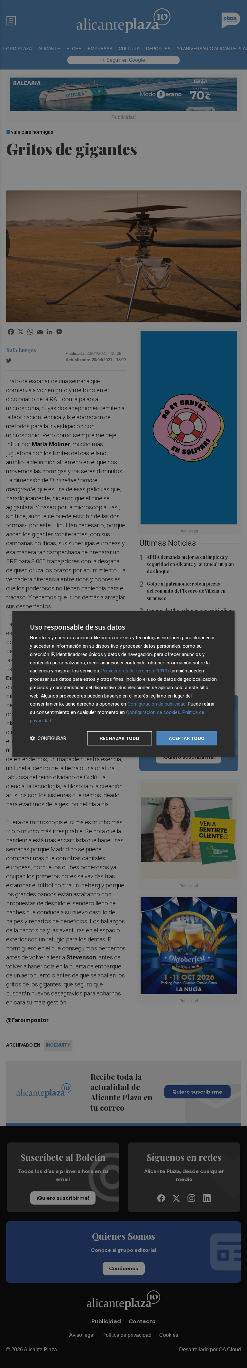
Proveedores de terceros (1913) (135, 671)
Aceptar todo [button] (187, 738)
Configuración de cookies (153, 712)
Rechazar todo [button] (120, 738)
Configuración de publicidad (156, 704)
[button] (48, 738)
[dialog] (123, 684)
